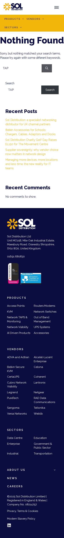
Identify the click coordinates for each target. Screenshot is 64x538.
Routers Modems (44, 305)
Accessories (41, 333)
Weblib (38, 413)
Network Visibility (17, 327)
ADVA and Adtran (18, 357)
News (12, 478)
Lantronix (40, 382)
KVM (10, 311)
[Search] (47, 68)
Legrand (12, 392)
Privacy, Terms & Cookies (22, 511)
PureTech (12, 398)
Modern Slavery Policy (21, 518)
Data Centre (14, 438)
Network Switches (45, 311)
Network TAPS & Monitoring (17, 319)
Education (40, 438)
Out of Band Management (42, 319)
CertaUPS (13, 376)
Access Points (16, 305)
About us (16, 469)
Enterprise (13, 443)
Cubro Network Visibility (16, 384)
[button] (23, 19)
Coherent (40, 376)
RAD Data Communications (44, 400)
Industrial (12, 453)
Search (9, 83)
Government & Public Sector (43, 445)
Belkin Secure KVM (15, 369)
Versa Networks (17, 413)
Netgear (39, 392)
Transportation (43, 453)
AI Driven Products (18, 333)
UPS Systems (42, 327)
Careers (15, 486)
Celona (38, 367)
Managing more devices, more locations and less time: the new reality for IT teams (31, 164)
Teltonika (39, 407)
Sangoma (13, 407)
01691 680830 (16, 256)
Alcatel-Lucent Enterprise (43, 359)
